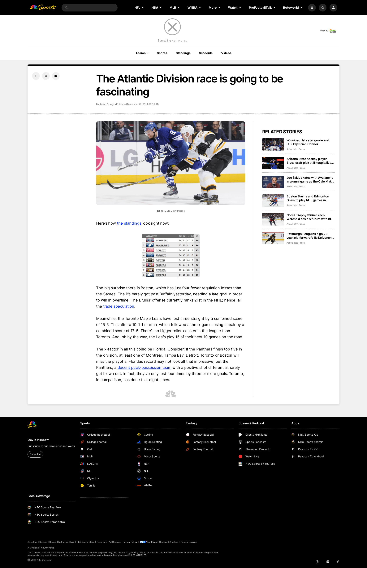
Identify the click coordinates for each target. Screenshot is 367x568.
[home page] (43, 7)
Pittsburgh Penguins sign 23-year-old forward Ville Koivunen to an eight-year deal (309, 236)
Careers (43, 542)
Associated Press (296, 149)
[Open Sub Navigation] (143, 7)
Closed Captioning (58, 542)
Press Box (102, 542)
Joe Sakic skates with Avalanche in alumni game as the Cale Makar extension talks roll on (311, 179)
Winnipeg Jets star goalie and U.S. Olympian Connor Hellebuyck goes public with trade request (308, 142)
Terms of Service (188, 542)
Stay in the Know (38, 439)
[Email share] (56, 76)
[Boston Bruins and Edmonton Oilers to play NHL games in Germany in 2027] (273, 200)
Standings (183, 53)
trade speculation (118, 306)
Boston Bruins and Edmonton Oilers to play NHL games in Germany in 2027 (308, 198)
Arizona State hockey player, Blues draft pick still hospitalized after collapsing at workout (310, 161)
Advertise (32, 542)
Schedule (206, 53)
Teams (140, 53)
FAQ (72, 542)
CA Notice (173, 542)
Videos (226, 53)
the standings (129, 223)
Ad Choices (115, 542)
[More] (312, 7)
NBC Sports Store (85, 542)
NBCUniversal (48, 547)
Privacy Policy (130, 542)
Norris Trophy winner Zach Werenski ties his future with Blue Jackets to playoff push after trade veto (311, 217)
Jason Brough (107, 104)
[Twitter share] (46, 76)
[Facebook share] (36, 76)
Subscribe (35, 454)
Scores (162, 53)
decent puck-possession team (144, 367)
